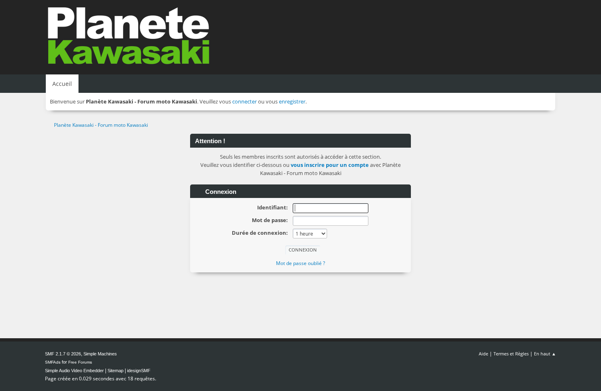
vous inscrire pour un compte (330, 165)
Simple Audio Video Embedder (74, 370)
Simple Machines (100, 353)
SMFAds (53, 362)
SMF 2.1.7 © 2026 (63, 353)
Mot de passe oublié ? (300, 263)
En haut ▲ (545, 354)
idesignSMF (138, 370)
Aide (483, 354)
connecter (244, 101)
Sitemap (115, 370)
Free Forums (80, 362)
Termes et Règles (511, 354)
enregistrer (292, 101)
